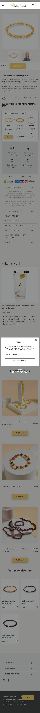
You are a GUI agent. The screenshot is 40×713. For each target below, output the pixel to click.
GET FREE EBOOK (20, 361)
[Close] (36, 340)
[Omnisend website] (20, 371)
